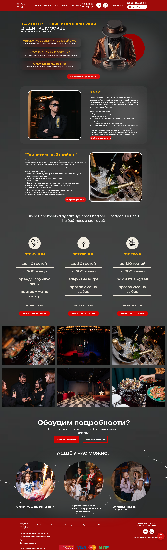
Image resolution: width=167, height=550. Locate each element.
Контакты (103, 525)
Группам (75, 5)
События (36, 5)
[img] (105, 5)
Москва (117, 5)
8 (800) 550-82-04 (136, 3)
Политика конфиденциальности (35, 533)
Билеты (48, 5)
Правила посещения (29, 540)
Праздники (61, 5)
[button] (83, 76)
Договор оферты (28, 543)
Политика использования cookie (35, 537)
